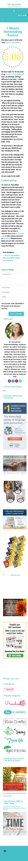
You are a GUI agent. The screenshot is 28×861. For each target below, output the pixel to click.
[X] (20, 381)
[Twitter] (23, 15)
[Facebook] (19, 15)
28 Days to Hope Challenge (14, 74)
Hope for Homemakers (13, 42)
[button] (14, 11)
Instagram (7, 238)
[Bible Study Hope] (15, 823)
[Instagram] (21, 15)
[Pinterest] (16, 381)
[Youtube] (25, 15)
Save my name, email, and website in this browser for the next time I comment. (12, 305)
